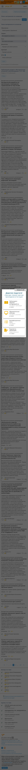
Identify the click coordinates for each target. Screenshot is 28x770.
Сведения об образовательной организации (11, 744)
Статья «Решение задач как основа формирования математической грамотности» (12, 327)
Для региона (4, 44)
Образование (4, 28)
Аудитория (4, 49)
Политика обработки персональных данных (11, 753)
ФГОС (2, 55)
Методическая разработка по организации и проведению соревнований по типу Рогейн (10, 83)
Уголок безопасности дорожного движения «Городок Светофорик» (11, 148)
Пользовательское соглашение (8, 752)
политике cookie (8, 762)
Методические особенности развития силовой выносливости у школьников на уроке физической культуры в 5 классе (13, 234)
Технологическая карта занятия (11, 601)
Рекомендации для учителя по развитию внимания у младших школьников (14, 559)
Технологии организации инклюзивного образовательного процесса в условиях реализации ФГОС (13, 266)
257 (20, 665)
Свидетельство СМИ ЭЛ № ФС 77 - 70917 (10, 740)
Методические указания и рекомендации (12, 80)
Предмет (3, 33)
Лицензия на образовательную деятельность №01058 (12, 742)
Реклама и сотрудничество (7, 750)
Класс (2, 39)
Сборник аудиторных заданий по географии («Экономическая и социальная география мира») (11, 642)
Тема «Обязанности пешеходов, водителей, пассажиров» (11, 179)
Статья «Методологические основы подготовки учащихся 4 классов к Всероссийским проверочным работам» (13, 358)
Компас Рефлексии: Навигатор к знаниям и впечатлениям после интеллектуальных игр (11, 456)
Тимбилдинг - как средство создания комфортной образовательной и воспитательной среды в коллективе (12, 389)
